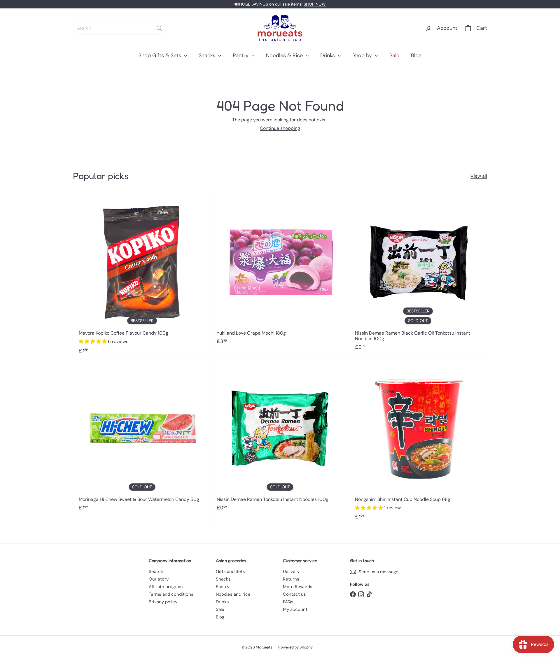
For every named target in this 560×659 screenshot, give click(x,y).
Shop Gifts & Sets (161, 55)
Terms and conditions (171, 594)
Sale (394, 55)
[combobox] (119, 28)
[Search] (159, 28)
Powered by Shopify (295, 647)
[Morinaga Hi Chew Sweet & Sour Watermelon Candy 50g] (142, 437)
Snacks (208, 55)
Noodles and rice (233, 594)
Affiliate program (166, 587)
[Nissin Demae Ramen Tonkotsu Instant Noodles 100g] (280, 437)
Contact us (294, 594)
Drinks (328, 55)
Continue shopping (280, 128)
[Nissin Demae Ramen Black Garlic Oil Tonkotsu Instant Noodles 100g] (418, 274)
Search (156, 571)
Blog (416, 55)
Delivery (291, 571)
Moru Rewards (297, 587)
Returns (291, 579)
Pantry (241, 55)
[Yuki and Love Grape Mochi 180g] (280, 271)
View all (478, 176)
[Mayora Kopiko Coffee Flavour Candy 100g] (142, 276)
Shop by (362, 55)
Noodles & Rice (285, 55)
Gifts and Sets (230, 571)
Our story (159, 579)
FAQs (288, 602)
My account (295, 609)
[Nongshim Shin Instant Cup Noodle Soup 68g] (418, 442)
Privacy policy (163, 602)
